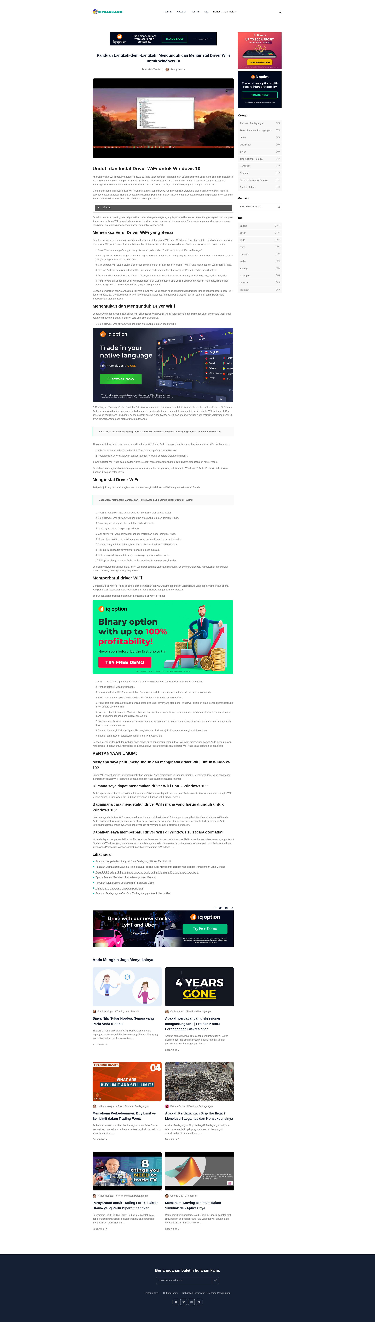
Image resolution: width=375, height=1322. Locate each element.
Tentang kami (151, 1293)
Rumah (168, 11)
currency (260, 254)
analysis (260, 282)
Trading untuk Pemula (127, 1011)
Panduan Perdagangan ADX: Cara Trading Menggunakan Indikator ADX (133, 893)
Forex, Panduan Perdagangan (133, 1106)
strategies (260, 275)
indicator (260, 289)
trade (260, 240)
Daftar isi (106, 207)
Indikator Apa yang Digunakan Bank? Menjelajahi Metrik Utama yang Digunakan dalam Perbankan (166, 431)
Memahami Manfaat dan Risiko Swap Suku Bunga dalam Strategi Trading (152, 500)
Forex (260, 137)
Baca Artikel (99, 1044)
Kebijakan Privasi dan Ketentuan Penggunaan (206, 1293)
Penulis (195, 11)
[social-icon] (176, 1302)
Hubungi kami (170, 1293)
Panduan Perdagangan (199, 1011)
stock (260, 247)
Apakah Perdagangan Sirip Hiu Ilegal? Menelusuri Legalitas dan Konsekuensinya (199, 1115)
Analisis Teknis (152, 69)
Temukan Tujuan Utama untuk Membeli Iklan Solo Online (125, 883)
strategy (260, 268)
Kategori (181, 11)
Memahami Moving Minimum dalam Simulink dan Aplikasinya (193, 1205)
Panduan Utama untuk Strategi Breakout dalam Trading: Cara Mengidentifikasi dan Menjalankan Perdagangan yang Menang (160, 867)
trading (260, 225)
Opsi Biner (260, 144)
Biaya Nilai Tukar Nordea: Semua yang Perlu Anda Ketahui (123, 1021)
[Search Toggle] (280, 12)
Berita (260, 151)
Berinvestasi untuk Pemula (260, 180)
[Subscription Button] (215, 1280)
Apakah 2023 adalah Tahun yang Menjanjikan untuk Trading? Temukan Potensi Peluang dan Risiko (147, 872)
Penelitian (192, 1196)
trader (260, 261)
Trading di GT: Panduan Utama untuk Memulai (119, 888)
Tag (206, 11)
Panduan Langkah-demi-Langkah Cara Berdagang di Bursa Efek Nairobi (133, 861)
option (260, 232)
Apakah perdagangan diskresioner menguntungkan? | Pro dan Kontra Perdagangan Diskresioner (192, 1024)
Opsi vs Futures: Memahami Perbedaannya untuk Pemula (125, 877)
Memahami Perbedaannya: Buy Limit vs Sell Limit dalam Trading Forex (124, 1115)
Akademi (260, 173)
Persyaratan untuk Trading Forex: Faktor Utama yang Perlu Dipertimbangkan (125, 1205)
